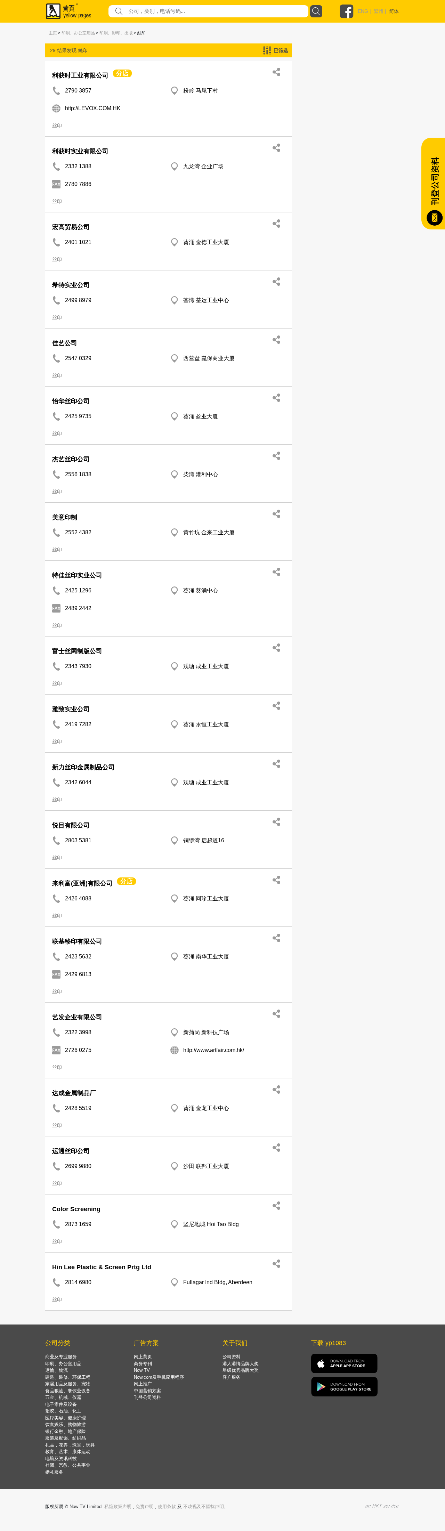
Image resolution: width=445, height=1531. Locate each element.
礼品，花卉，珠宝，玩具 (70, 1445)
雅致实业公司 (71, 709)
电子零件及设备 (61, 1404)
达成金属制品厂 (74, 1092)
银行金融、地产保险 (65, 1431)
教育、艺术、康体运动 (67, 1451)
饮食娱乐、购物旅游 (65, 1424)
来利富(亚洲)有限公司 (82, 883)
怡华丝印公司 (71, 401)
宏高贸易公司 (71, 227)
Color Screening (76, 1209)
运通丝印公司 (71, 1151)
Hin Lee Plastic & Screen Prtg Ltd (101, 1267)
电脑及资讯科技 (61, 1458)
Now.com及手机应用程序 (159, 1377)
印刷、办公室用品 (78, 33)
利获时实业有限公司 (80, 151)
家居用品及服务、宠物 (67, 1383)
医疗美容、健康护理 (65, 1417)
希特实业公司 (71, 285)
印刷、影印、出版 (116, 33)
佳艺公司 (64, 343)
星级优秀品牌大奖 (240, 1370)
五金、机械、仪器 (63, 1397)
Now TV (142, 1370)
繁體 (378, 11)
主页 (53, 33)
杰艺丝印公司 (71, 459)
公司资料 (231, 1356)
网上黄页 (143, 1356)
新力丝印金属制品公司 (83, 767)
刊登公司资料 (147, 1397)
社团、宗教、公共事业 (67, 1465)
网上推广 (143, 1383)
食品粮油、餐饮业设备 (67, 1390)
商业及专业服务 (61, 1356)
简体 (394, 11)
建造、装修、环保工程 (67, 1377)
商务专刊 (143, 1363)
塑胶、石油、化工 (63, 1410)
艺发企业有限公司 (77, 1017)
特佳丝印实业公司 (77, 575)
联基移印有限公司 (77, 941)
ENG (363, 11)
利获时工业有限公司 (80, 75)
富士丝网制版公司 (77, 651)
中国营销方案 (147, 1390)
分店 (122, 73)
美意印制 (64, 517)
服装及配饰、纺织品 (65, 1438)
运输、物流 (56, 1370)
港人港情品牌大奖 (240, 1363)
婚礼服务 (54, 1472)
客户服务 (231, 1377)
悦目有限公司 (71, 825)
